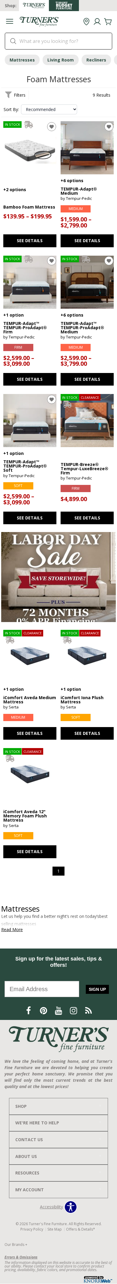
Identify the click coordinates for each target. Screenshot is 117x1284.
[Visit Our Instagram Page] (74, 1011)
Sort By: (11, 109)
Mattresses (22, 60)
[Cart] (108, 21)
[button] (9, 22)
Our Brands (15, 1244)
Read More (12, 930)
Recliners (96, 60)
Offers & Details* (80, 1229)
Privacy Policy (31, 1229)
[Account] (97, 21)
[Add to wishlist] (51, 126)
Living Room (60, 60)
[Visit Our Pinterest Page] (44, 1011)
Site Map (54, 1229)
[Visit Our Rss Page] (88, 1011)
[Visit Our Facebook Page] (29, 1011)
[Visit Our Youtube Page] (59, 1011)
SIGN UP (97, 989)
